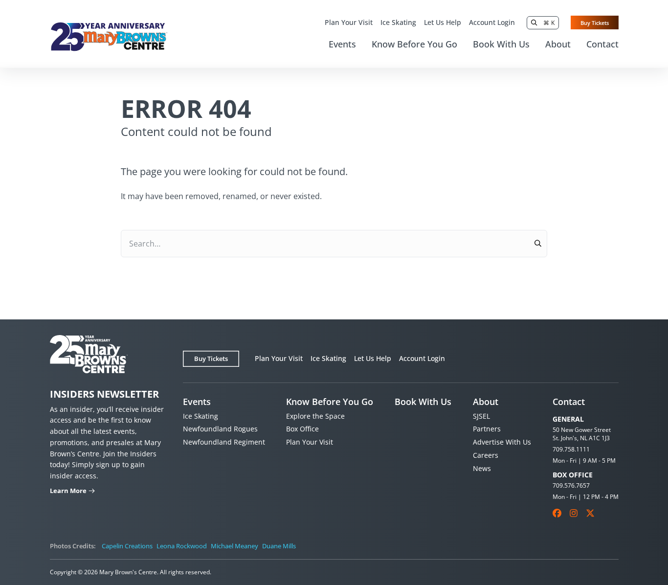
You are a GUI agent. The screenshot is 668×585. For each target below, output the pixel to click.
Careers (485, 455)
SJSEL (481, 416)
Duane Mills (279, 545)
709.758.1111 (571, 449)
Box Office (302, 428)
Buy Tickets (594, 22)
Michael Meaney (234, 545)
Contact (602, 44)
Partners (487, 428)
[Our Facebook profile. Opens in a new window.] (557, 513)
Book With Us (501, 44)
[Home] (109, 36)
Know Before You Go (414, 44)
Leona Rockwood (181, 545)
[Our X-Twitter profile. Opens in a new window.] (590, 513)
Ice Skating (398, 22)
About (558, 44)
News (482, 468)
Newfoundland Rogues (220, 428)
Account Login (492, 22)
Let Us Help (442, 22)
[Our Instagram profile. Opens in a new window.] (573, 513)
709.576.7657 (571, 485)
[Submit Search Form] (537, 243)
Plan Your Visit (349, 22)
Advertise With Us (502, 442)
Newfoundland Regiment (224, 442)
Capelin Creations (127, 545)
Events (342, 44)
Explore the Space (315, 416)
